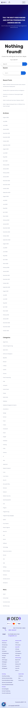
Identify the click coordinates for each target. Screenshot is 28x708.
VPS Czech (4, 664)
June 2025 (5, 153)
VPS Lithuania (4, 668)
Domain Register (5, 688)
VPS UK (3, 649)
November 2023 (6, 184)
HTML (4, 448)
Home (2, 25)
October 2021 (6, 283)
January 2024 (6, 176)
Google (4, 436)
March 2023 (5, 216)
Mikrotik (5, 488)
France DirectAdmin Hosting (7, 680)
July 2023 (5, 200)
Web (4, 563)
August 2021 (5, 291)
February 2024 (6, 172)
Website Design (6, 570)
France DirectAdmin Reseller (7, 684)
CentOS (4, 369)
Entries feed (5, 598)
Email (4, 420)
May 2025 (5, 157)
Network (5, 492)
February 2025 (6, 164)
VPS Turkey (17, 655)
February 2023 (6, 220)
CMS (4, 381)
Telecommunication (7, 551)
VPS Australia (18, 651)
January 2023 (6, 224)
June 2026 (5, 125)
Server (4, 539)
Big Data (5, 357)
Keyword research (7, 468)
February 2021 (6, 314)
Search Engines (6, 527)
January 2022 (6, 271)
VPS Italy (3, 657)
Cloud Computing (7, 377)
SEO (4, 535)
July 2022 (5, 247)
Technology (5, 547)
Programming (6, 511)
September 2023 (6, 192)
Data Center (5, 397)
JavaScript (5, 464)
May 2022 (5, 255)
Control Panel (6, 389)
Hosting (5, 444)
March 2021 (5, 310)
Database (5, 401)
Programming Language (8, 515)
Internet (5, 452)
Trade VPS (17, 666)
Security (5, 531)
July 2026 (5, 121)
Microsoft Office (6, 484)
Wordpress (5, 582)
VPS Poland (4, 647)
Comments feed (6, 602)
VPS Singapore (18, 653)
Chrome (4, 373)
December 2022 (6, 228)
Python (4, 519)
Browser (4, 361)
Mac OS (4, 480)
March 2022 (5, 263)
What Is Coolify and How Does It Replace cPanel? (13, 100)
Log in (4, 594)
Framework (5, 428)
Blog (19, 678)
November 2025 (6, 137)
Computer (5, 385)
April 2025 (5, 160)
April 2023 (5, 212)
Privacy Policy (21, 680)
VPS (4, 559)
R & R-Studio (6, 523)
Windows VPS (18, 664)
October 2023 (6, 188)
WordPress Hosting (6, 676)
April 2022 (5, 259)
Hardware (5, 440)
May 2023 (5, 208)
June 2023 (5, 204)
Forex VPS (17, 668)
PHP (4, 503)
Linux (4, 472)
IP (3, 456)
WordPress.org (6, 605)
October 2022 (6, 235)
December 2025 (6, 133)
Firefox (4, 424)
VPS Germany (4, 644)
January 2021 (5, 318)
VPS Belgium (4, 662)
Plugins (4, 507)
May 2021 (5, 303)
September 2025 (6, 145)
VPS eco (17, 670)
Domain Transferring (6, 691)
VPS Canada (17, 644)
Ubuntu (4, 555)
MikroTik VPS (17, 659)
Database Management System (10, 405)
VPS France (4, 642)
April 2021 (5, 307)
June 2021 (5, 299)
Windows (5, 574)
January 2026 (6, 129)
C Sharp (4, 365)
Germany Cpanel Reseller (7, 682)
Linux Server (5, 476)
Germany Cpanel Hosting (7, 678)
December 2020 (6, 322)
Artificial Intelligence (7, 353)
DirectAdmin (6, 409)
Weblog (4, 567)
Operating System (7, 499)
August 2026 (6, 117)
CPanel (4, 393)
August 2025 (6, 149)
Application (5, 349)
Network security (6, 495)
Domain (4, 417)
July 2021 (5, 295)
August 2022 (6, 243)
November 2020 (6, 326)
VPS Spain (4, 655)
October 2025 (6, 141)
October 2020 (6, 330)
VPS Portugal (4, 659)
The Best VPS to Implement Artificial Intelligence (13, 90)
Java (4, 460)
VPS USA (17, 642)
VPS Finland (4, 651)
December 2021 (6, 275)
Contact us (20, 676)
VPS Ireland (4, 666)
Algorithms (5, 342)
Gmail (4, 432)
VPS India (17, 649)
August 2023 (6, 196)
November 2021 (6, 279)
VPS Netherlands (5, 653)
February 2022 (6, 267)
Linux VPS (17, 662)
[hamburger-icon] (23, 2)
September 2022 (6, 239)
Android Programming (8, 345)
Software (5, 543)
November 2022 (6, 232)
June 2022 (5, 251)
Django (4, 413)
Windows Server (6, 578)
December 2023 (6, 180)
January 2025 (6, 168)
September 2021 (6, 287)
